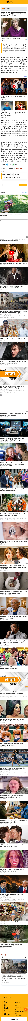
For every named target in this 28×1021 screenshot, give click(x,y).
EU (12, 174)
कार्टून (5, 1010)
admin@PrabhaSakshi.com (8, 38)
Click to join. (18, 168)
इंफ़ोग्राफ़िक (7, 1008)
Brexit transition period (8, 177)
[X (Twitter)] (25, 27)
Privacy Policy (19, 1011)
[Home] (3, 8)
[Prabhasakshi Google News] (26, 39)
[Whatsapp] (13, 165)
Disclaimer (18, 1006)
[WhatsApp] (25, 31)
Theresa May (6, 174)
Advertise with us (19, 1008)
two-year (16, 174)
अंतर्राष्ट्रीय (7, 8)
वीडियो (6, 1006)
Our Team (18, 1015)
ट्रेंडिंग (5, 1002)
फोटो (5, 1004)
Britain (18, 177)
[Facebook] (25, 24)
